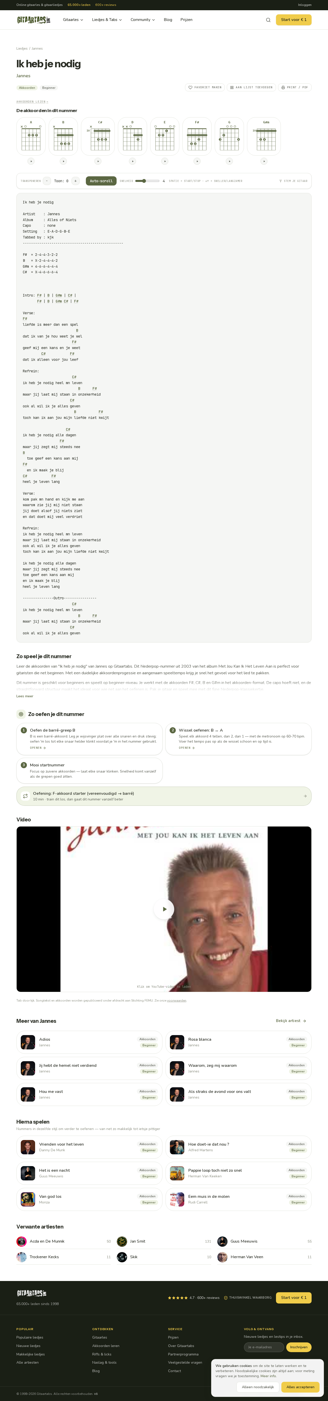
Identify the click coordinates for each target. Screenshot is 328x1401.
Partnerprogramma (183, 1354)
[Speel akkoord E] (164, 161)
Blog (168, 19)
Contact (174, 1371)
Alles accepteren (300, 1387)
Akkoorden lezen (32, 101)
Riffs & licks (101, 1354)
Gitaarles (71, 19)
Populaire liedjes (29, 1337)
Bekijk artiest (288, 1020)
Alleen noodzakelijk (258, 1387)
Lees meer (24, 696)
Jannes (37, 48)
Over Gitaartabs (181, 1345)
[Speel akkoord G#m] (264, 161)
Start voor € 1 (293, 19)
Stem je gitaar (295, 181)
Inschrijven (299, 1347)
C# (70, 295)
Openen (36, 748)
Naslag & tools (104, 1362)
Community (140, 19)
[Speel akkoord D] (132, 161)
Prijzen (186, 19)
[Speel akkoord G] (229, 161)
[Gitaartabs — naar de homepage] (33, 20)
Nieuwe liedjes (28, 1345)
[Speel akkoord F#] (197, 161)
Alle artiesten (27, 1362)
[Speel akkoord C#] (97, 161)
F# (39, 295)
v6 (96, 1394)
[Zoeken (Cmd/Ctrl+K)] (268, 20)
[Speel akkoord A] (31, 161)
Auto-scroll (101, 181)
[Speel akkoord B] (63, 161)
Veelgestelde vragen (185, 1362)
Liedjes (22, 48)
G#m (59, 295)
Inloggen (305, 5)
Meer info (268, 1376)
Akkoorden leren (105, 1345)
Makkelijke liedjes (30, 1354)
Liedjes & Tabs (104, 19)
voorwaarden (176, 1000)
